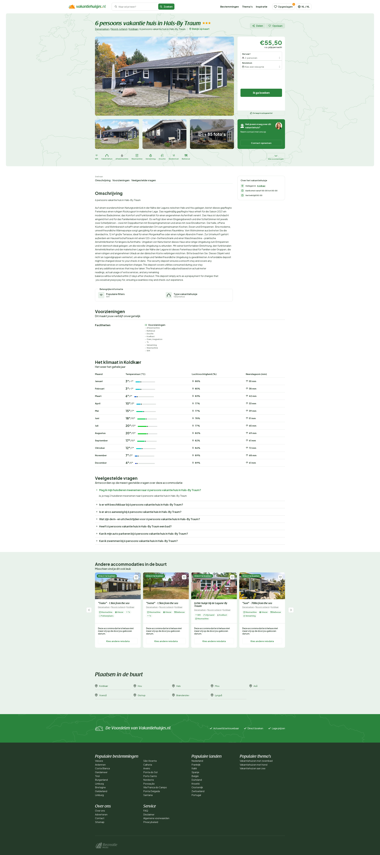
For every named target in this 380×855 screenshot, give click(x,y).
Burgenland (101, 779)
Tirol (97, 776)
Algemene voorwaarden (156, 818)
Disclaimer (148, 814)
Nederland (197, 760)
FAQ (145, 810)
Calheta (147, 764)
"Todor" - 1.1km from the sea (113, 603)
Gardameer (101, 772)
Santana (148, 795)
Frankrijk (195, 764)
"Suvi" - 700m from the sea (257, 603)
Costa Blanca (102, 768)
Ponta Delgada (151, 791)
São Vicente (150, 760)
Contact (99, 818)
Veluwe (99, 760)
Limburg (99, 783)
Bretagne (100, 787)
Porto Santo (150, 776)
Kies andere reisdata (118, 641)
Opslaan (277, 25)
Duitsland (196, 779)
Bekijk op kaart (200, 29)
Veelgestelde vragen (143, 180)
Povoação (149, 783)
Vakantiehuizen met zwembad (256, 760)
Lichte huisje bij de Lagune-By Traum (210, 605)
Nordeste (148, 779)
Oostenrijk (197, 787)
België (195, 776)
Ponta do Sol (150, 772)
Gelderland (101, 791)
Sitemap (99, 822)
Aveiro (146, 768)
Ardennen (100, 764)
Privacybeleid (150, 822)
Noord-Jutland (119, 29)
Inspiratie (261, 6)
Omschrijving (103, 180)
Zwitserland (197, 791)
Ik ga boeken (261, 92)
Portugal (196, 795)
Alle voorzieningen (276, 159)
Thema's (247, 6)
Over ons (100, 810)
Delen (259, 25)
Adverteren (101, 814)
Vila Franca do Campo (155, 787)
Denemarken (102, 29)
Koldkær (133, 29)
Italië (194, 768)
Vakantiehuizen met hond (253, 764)
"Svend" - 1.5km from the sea (162, 603)
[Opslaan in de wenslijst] (136, 577)
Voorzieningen (121, 180)
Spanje (195, 772)
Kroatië (195, 783)
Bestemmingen (229, 6)
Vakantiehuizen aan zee (252, 768)
